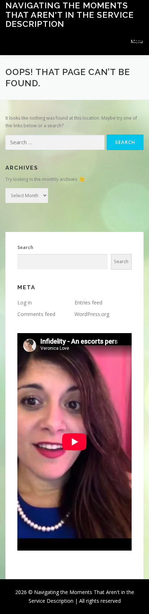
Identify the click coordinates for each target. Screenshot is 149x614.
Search (25, 247)
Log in (24, 302)
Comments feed (36, 314)
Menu (137, 41)
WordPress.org (91, 314)
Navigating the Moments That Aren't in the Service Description (69, 14)
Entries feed (88, 302)
